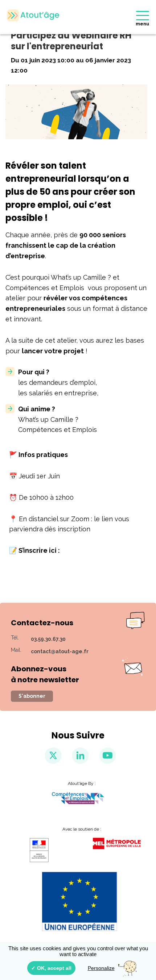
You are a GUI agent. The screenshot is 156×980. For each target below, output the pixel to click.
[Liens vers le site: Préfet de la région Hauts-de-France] (39, 850)
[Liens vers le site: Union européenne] (78, 901)
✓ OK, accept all (51, 968)
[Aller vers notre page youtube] (107, 756)
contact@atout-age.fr (60, 651)
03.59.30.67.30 (48, 639)
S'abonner (32, 696)
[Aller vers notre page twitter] (53, 756)
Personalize (101, 968)
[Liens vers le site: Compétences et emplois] (78, 798)
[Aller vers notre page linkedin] (80, 756)
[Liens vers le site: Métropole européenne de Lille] (117, 843)
